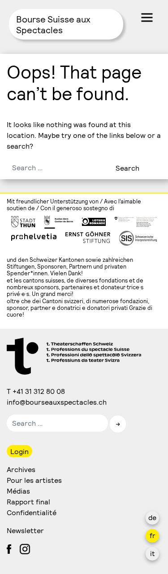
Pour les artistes (34, 480)
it (152, 553)
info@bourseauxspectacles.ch (57, 401)
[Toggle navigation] (147, 17)
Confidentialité (31, 512)
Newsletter (25, 530)
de (152, 517)
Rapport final (28, 501)
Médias (18, 490)
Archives (21, 469)
